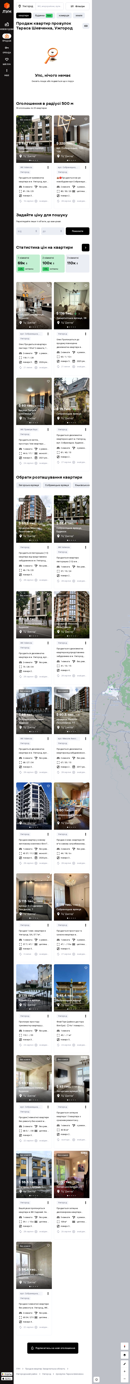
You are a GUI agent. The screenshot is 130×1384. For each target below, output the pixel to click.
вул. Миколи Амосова (69, 738)
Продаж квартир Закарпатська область (45, 1369)
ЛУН (18, 1369)
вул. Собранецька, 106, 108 (69, 167)
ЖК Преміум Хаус (28, 429)
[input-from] (28, 231)
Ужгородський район (26, 1374)
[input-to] (53, 231)
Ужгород (24, 172)
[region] (111, 692)
